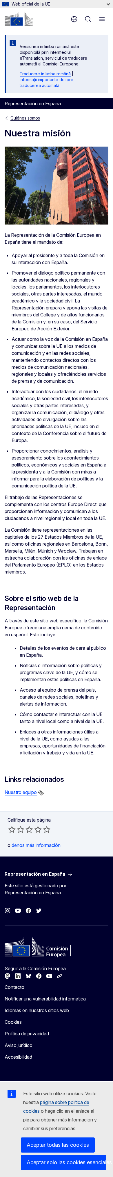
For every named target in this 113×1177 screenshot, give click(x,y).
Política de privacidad (27, 1034)
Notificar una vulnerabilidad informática (45, 999)
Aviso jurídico (18, 1045)
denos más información (36, 845)
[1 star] (12, 829)
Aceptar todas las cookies (58, 1145)
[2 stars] (16, 829)
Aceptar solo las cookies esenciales (66, 1162)
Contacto (14, 987)
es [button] (74, 19)
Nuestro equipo (21, 792)
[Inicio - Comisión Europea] (19, 19)
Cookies (13, 1022)
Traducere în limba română (45, 73)
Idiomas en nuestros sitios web (37, 1010)
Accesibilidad (18, 1057)
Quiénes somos (25, 117)
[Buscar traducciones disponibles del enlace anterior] (41, 793)
